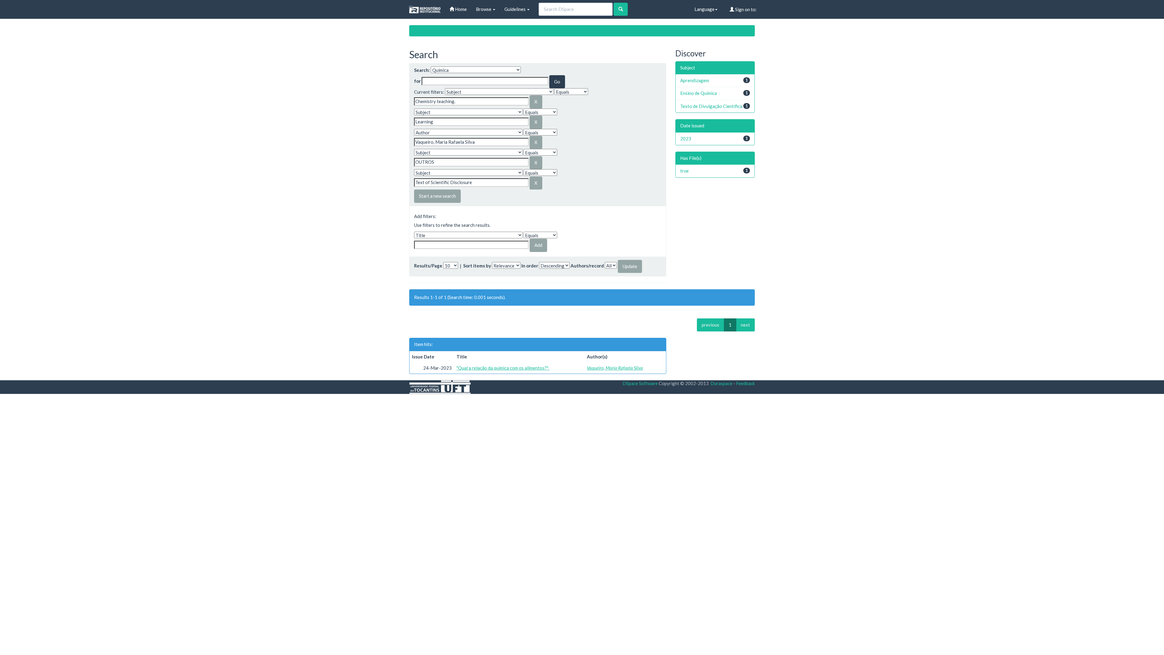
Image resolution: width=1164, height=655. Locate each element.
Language (704, 9)
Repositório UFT (431, 30)
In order (529, 265)
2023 (685, 138)
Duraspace (721, 383)
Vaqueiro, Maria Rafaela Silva (615, 368)
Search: (422, 70)
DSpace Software (640, 383)
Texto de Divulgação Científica (711, 106)
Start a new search (437, 196)
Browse (484, 9)
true (684, 170)
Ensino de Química (698, 93)
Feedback (745, 383)
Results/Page (428, 265)
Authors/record (587, 265)
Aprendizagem (694, 80)
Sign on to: (745, 9)
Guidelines (515, 9)
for (417, 81)
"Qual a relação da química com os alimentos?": (503, 368)
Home (460, 9)
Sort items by (477, 265)
